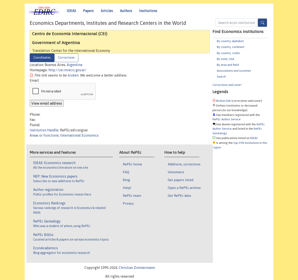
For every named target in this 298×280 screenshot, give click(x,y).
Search (221, 76)
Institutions (148, 11)
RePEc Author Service (226, 119)
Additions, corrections (184, 164)
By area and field (228, 64)
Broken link (223, 100)
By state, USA (225, 59)
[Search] (262, 23)
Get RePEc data (179, 195)
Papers (88, 11)
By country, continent (230, 47)
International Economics (79, 135)
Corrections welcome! (226, 85)
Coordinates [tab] (42, 57)
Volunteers (176, 172)
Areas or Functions (44, 135)
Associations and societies (234, 70)
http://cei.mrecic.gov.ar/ (67, 70)
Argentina (74, 65)
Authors (126, 11)
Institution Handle (44, 130)
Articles (107, 11)
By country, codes (228, 53)
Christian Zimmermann (137, 268)
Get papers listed (180, 180)
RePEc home (132, 164)
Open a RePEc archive (184, 188)
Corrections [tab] (66, 57)
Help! (127, 188)
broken (72, 75)
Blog (126, 180)
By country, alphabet (230, 41)
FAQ (126, 172)
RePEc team (132, 195)
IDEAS (71, 11)
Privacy (128, 203)
